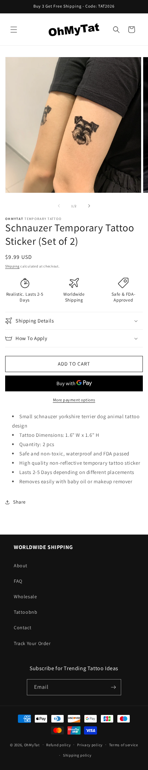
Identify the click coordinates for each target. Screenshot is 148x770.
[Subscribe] (113, 687)
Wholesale (25, 596)
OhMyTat (32, 744)
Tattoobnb (25, 612)
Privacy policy (90, 744)
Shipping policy (77, 755)
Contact (22, 627)
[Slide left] (58, 205)
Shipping (12, 266)
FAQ (18, 581)
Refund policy (58, 744)
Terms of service (123, 744)
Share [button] (19, 502)
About (21, 565)
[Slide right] (89, 205)
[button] (13, 29)
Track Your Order (32, 643)
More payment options (74, 399)
